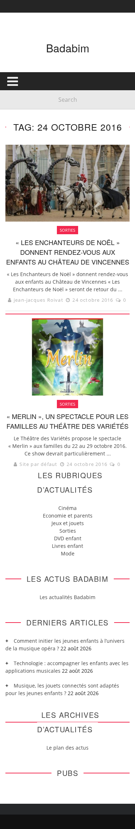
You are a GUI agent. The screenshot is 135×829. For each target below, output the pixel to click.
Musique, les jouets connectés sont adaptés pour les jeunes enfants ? (62, 689)
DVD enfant (67, 538)
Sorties (67, 530)
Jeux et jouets (67, 523)
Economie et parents (68, 515)
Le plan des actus (67, 747)
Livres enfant (67, 545)
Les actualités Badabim (67, 597)
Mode (68, 553)
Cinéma (67, 508)
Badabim (67, 48)
